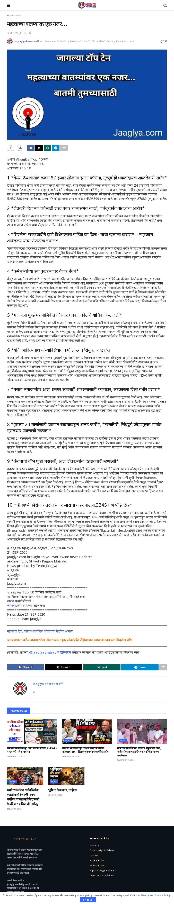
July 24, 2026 (56, 795)
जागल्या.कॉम (14, 605)
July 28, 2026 (15, 808)
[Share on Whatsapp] (47, 148)
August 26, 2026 (71, 756)
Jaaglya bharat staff (28, 41)
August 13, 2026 (126, 760)
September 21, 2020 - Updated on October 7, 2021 (70, 41)
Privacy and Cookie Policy (155, 895)
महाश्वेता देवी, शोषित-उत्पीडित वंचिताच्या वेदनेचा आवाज (40, 631)
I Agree (87, 899)
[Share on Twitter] (39, 148)
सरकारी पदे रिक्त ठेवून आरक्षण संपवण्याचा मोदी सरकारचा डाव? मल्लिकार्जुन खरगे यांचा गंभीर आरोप (85, 750)
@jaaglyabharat (42, 652)
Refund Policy (97, 865)
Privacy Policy (97, 860)
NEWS (18, 15)
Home (10, 15)
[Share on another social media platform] (64, 148)
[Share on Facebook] (30, 148)
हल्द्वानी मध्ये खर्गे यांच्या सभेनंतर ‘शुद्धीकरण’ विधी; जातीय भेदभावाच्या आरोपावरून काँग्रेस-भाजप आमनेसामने (139, 751)
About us (94, 845)
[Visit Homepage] (87, 5)
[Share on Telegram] (55, 148)
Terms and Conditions (102, 875)
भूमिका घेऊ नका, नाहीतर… (64, 790)
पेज (38, 596)
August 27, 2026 (16, 756)
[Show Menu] (8, 5)
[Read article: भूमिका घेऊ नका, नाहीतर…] (66, 776)
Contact (94, 855)
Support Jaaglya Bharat (102, 870)
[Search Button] (165, 5)
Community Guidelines (102, 850)
